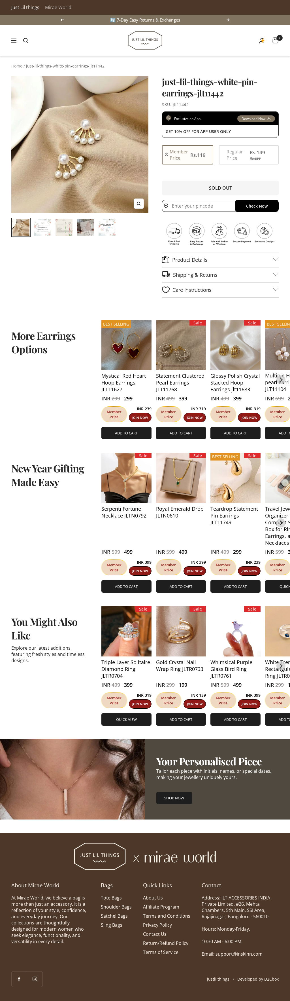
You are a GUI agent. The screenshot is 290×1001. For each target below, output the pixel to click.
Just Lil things (25, 7)
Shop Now (174, 798)
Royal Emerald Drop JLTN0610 (180, 512)
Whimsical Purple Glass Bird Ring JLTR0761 (231, 669)
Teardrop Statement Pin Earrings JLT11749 (234, 515)
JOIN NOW (140, 417)
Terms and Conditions (166, 916)
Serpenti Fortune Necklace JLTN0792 (123, 512)
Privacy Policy (157, 925)
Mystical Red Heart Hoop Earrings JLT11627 (123, 382)
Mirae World (58, 7)
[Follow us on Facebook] (19, 979)
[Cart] (275, 40)
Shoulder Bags (116, 907)
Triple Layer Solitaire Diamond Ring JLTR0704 (125, 669)
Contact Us (155, 934)
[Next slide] (280, 379)
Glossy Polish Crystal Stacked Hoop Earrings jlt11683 (235, 382)
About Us (153, 898)
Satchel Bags (114, 916)
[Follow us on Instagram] (34, 979)
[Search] (25, 40)
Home (16, 66)
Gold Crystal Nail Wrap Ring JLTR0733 (179, 665)
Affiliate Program (161, 907)
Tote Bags (111, 898)
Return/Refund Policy (165, 943)
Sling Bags (111, 925)
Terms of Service (160, 952)
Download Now (253, 118)
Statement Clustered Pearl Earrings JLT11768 (180, 382)
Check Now (257, 206)
